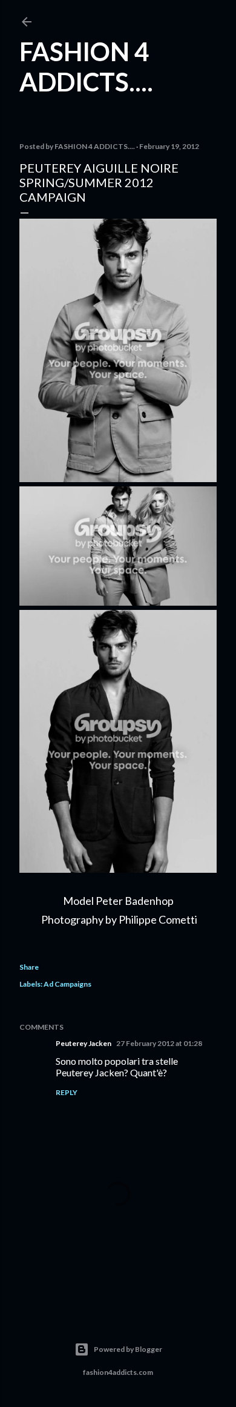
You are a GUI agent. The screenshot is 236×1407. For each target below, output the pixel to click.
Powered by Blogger (128, 1349)
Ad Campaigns (67, 983)
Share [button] (29, 967)
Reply (66, 1092)
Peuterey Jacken (83, 1043)
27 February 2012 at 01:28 (159, 1043)
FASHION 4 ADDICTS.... (86, 66)
